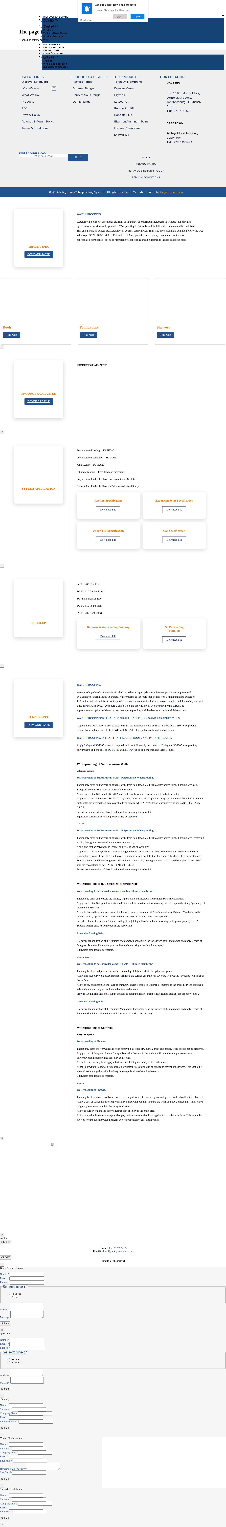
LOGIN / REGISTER (53, 53)
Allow (137, 16)
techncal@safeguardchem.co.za (116, 1251)
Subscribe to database (55, 67)
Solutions (48, 27)
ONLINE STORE (51, 50)
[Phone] (191, 6)
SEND (78, 157)
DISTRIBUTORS (51, 44)
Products (48, 30)
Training (47, 61)
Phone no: (6, 1460)
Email (23, 152)
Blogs (46, 39)
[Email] (194, 6)
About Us (48, 21)
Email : (4, 1278)
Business (16, 1293)
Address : (5, 1309)
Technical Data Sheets (55, 33)
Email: (4, 1417)
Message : (5, 1317)
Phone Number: (9, 1421)
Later (119, 16)
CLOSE (5, 1242)
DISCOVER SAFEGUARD (55, 17)
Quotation (48, 57)
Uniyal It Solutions (172, 192)
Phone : (5, 1282)
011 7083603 (120, 1248)
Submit (5, 1323)
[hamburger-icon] (223, 15)
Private (15, 1297)
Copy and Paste (38, 254)
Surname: (6, 1409)
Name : (5, 1274)
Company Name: (9, 1413)
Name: (4, 1405)
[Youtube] (203, 6)
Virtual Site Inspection (55, 63)
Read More (11, 334)
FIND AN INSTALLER (53, 47)
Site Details (6, 1472)
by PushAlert (88, 20)
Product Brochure (53, 36)
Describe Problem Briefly (13, 1468)
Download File (38, 401)
